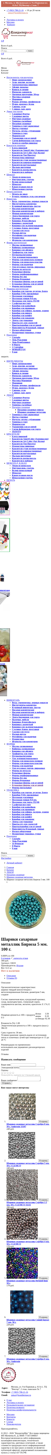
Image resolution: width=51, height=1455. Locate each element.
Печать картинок (14, 191)
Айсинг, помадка (20, 87)
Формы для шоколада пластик (27, 262)
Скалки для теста (20, 230)
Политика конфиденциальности (21, 1410)
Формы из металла (21, 269)
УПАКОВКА (13, 790)
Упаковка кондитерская (17, 289)
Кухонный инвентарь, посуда (26, 206)
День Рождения (19, 340)
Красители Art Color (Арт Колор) (28, 153)
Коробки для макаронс (23, 318)
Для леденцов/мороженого (25, 257)
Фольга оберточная (21, 330)
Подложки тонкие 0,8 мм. (24, 298)
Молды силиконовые (22, 245)
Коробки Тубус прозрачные (25, 293)
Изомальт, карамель (22, 92)
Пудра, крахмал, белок (23, 104)
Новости (11, 1419)
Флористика (18, 238)
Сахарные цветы (20, 116)
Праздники (12, 335)
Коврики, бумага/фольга (24, 221)
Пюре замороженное (22, 80)
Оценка (4, 1070)
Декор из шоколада (21, 177)
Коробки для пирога (22, 313)
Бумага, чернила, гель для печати (28, 196)
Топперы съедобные (22, 121)
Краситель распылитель (24, 170)
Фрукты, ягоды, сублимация (26, 131)
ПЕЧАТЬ (11, 480)
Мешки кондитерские (22, 213)
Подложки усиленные (22, 296)
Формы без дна (19, 276)
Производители (14, 1424)
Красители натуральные (24, 165)
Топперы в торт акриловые (25, 126)
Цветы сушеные (20, 128)
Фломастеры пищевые (23, 157)
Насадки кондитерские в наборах (28, 211)
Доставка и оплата (15, 1402)
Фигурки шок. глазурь (23, 179)
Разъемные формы (21, 272)
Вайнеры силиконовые (23, 247)
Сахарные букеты (21, 114)
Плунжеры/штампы (22, 255)
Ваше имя (5, 1065)
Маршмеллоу (18, 136)
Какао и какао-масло (22, 187)
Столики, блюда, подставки (25, 228)
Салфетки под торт (21, 303)
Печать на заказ (19, 194)
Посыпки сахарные (21, 123)
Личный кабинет (14, 863)
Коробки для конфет (22, 315)
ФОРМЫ (11, 744)
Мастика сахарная (21, 97)
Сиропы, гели (19, 106)
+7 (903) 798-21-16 (15, 10)
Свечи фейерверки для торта (26, 140)
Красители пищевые (16, 145)
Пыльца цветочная (21, 167)
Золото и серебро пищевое (25, 143)
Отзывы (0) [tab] (12, 978)
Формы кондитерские (17, 242)
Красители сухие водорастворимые (29, 160)
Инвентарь (12, 199)
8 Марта (16, 345)
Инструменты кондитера (24, 204)
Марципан (17, 99)
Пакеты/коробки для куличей (26, 325)
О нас (9, 1400)
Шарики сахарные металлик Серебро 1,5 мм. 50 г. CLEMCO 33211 (27, 1203)
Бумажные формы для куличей (27, 281)
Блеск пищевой (19, 148)
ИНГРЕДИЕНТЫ (15, 361)
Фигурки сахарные (21, 119)
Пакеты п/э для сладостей (24, 323)
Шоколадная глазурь (22, 189)
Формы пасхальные (22, 286)
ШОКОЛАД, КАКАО (17, 463)
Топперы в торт (20, 133)
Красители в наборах (22, 172)
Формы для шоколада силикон (27, 259)
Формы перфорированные (25, 274)
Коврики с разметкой (22, 223)
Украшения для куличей (24, 138)
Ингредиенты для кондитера (20, 77)
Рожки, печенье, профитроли (26, 102)
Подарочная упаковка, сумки (26, 332)
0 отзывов (5, 958)
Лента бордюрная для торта (26, 216)
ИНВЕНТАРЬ (13, 700)
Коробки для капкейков (23, 306)
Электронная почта (10, 1067)
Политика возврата (15, 1407)
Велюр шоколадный (22, 182)
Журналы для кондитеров (25, 240)
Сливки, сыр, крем (21, 109)
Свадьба (16, 337)
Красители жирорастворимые (27, 162)
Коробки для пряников (23, 308)
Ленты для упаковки (22, 320)
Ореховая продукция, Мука (25, 94)
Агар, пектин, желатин (23, 82)
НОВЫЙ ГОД (18, 349)
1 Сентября (17, 347)
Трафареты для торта (22, 252)
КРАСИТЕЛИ (13, 434)
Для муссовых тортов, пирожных (28, 267)
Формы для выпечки (22, 264)
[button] (2, 41)
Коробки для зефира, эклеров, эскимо (30, 310)
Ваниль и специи (20, 89)
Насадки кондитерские (23, 208)
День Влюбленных (21, 342)
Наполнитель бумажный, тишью (28, 327)
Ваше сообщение (9, 1080)
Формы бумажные (21, 279)
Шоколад (11, 174)
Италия (19, 965)
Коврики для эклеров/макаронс (27, 225)
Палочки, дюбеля (20, 218)
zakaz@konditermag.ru (18, 13)
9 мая (14, 352)
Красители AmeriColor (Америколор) (30, 150)
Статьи (10, 1422)
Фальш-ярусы (19, 233)
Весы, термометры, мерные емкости (30, 201)
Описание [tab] (11, 975)
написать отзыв (20, 958)
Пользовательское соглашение (21, 1405)
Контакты (11, 1417)
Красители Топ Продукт (24, 155)
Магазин (11, 1414)
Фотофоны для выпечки (24, 235)
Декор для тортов (15, 111)
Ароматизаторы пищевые (25, 85)
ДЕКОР (10, 395)
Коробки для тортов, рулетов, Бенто (30, 291)
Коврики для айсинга (22, 250)
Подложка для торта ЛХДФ (25, 301)
